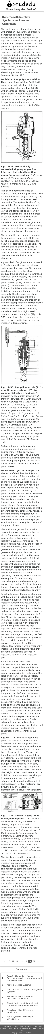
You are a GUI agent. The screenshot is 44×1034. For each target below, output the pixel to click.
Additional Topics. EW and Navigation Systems (24, 990)
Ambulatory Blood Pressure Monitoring (20, 1011)
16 (9, 961)
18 (17, 961)
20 (26, 961)
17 (13, 961)
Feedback (32, 9)
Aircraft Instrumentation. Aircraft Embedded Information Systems (22, 1004)
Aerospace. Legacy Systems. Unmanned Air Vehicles (20, 997)
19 (21, 961)
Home (9, 9)
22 (34, 961)
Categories (19, 9)
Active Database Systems (19, 985)
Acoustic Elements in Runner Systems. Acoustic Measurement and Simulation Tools (24, 978)
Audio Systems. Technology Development (20, 1017)
